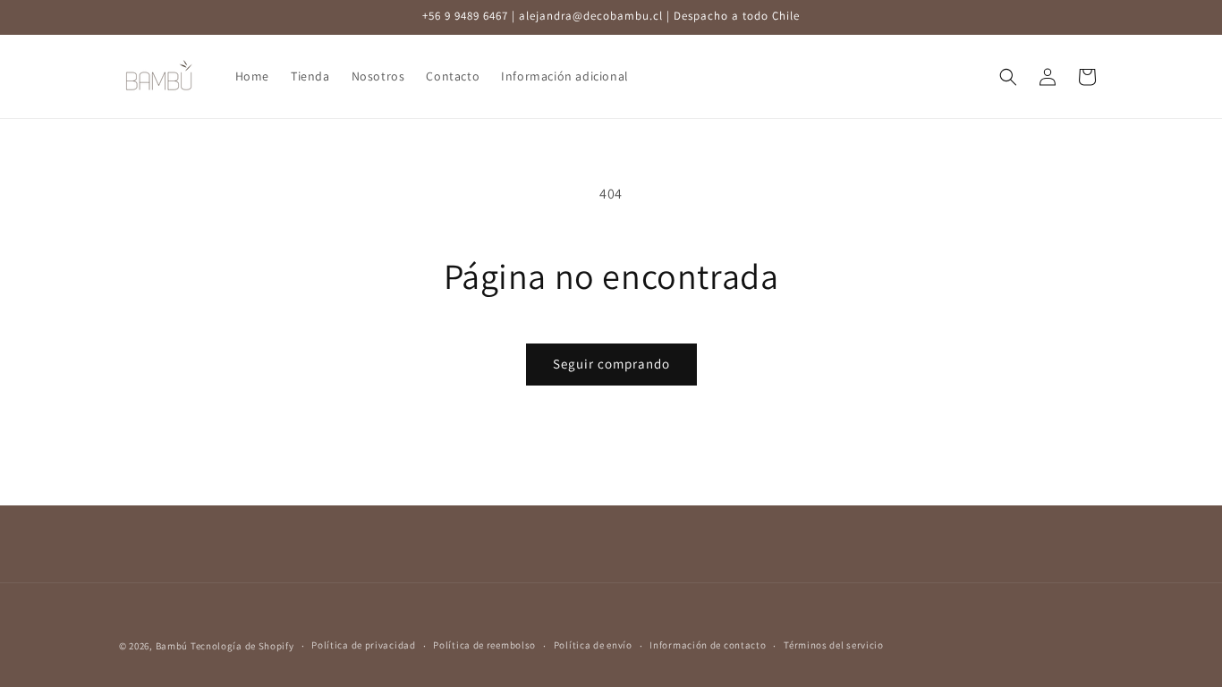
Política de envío (593, 645)
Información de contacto (707, 645)
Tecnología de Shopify (242, 646)
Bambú (172, 646)
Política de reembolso (484, 645)
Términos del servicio (834, 645)
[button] (1008, 77)
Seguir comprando (611, 363)
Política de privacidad (363, 645)
